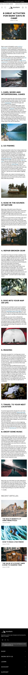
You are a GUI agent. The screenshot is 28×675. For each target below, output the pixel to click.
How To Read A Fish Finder (13, 542)
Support (5, 672)
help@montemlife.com (8, 644)
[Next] (26, 1)
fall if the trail (12, 427)
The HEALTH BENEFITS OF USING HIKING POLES (11, 519)
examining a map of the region (13, 311)
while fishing (15, 164)
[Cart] (25, 7)
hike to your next (21, 412)
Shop (3, 651)
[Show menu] (1, 7)
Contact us (16, 1)
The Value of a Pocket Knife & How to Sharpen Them (13, 564)
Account (5, 667)
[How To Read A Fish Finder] (14, 533)
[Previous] (2, 1)
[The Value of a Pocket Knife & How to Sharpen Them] (14, 554)
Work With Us (7, 656)
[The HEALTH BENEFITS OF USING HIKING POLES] (14, 508)
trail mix (12, 108)
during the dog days (6, 158)
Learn (3, 662)
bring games (8, 102)
